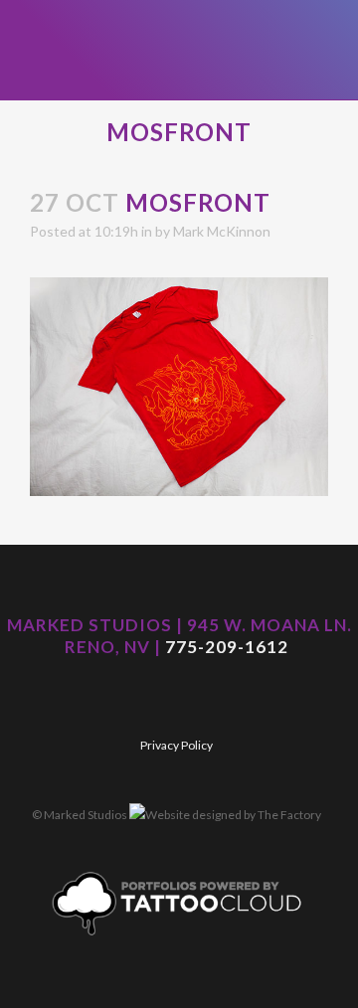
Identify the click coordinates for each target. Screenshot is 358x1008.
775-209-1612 (226, 646)
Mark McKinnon (221, 231)
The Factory (289, 814)
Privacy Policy (176, 745)
